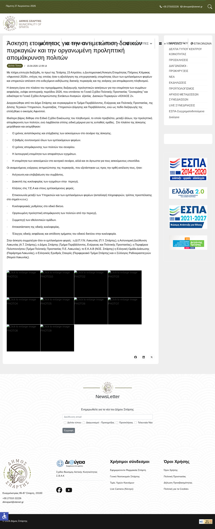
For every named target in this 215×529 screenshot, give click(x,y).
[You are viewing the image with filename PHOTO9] (57, 338)
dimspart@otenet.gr (192, 7)
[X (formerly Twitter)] (152, 357)
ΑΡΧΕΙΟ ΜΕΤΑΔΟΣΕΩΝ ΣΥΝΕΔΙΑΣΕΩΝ (184, 97)
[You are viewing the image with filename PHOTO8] (23, 338)
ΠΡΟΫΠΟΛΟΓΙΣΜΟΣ (181, 88)
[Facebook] (135, 357)
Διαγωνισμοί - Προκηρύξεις (100, 422)
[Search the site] (209, 6)
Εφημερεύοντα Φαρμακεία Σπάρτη (128, 470)
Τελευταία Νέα (145, 422)
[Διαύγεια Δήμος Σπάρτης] (80, 463)
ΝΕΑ (172, 76)
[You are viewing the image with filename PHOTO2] (91, 283)
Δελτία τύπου (74, 422)
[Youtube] (69, 490)
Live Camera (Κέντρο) (121, 489)
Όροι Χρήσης (171, 470)
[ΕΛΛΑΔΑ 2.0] (188, 193)
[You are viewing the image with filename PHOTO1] (23, 283)
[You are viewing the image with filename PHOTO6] (91, 311)
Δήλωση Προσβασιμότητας (178, 482)
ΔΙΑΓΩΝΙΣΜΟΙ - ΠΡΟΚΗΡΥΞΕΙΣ (178, 68)
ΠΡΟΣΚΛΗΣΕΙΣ (178, 60)
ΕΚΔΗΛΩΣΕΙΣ (177, 82)
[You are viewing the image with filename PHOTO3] (125, 283)
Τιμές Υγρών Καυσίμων (122, 482)
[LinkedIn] (143, 357)
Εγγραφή (68, 430)
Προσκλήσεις (126, 422)
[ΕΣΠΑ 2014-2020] (188, 169)
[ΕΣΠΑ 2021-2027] (188, 217)
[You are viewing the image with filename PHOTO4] (23, 311)
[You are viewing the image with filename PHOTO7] (125, 311)
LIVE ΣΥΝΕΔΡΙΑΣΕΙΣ (182, 105)
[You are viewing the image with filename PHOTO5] (57, 311)
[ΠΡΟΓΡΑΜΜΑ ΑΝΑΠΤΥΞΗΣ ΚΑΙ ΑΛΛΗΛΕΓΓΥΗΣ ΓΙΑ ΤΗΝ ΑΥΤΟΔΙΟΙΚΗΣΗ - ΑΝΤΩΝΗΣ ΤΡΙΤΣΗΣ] (188, 242)
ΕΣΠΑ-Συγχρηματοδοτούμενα (186, 111)
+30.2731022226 (171, 7)
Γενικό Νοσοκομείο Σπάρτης (125, 476)
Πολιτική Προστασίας (175, 476)
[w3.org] (205, 521)
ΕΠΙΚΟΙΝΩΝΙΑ (202, 43)
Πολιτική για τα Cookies (176, 489)
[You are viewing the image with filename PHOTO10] (57, 283)
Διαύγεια (174, 117)
